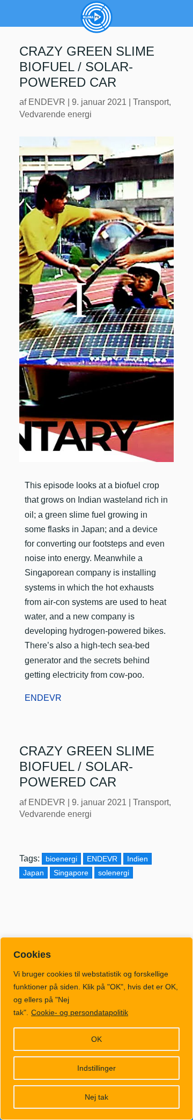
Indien (137, 858)
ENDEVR (46, 102)
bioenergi (61, 858)
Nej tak (96, 1097)
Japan (33, 872)
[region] (96, 1028)
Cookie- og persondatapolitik (79, 1012)
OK (96, 1039)
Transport (151, 102)
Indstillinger (96, 1068)
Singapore (71, 872)
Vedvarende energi (55, 114)
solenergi (113, 872)
